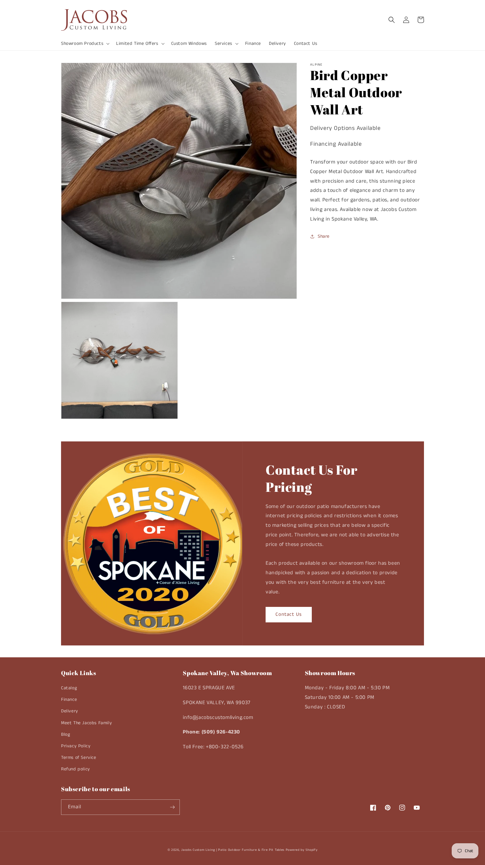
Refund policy (75, 769)
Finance (69, 699)
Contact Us (288, 614)
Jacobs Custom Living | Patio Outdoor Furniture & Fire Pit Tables (232, 850)
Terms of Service (78, 757)
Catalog (69, 688)
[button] (84, 43)
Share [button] (324, 236)
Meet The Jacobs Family (86, 723)
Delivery (69, 711)
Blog (65, 734)
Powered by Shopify (302, 850)
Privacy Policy (75, 746)
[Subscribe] (172, 807)
